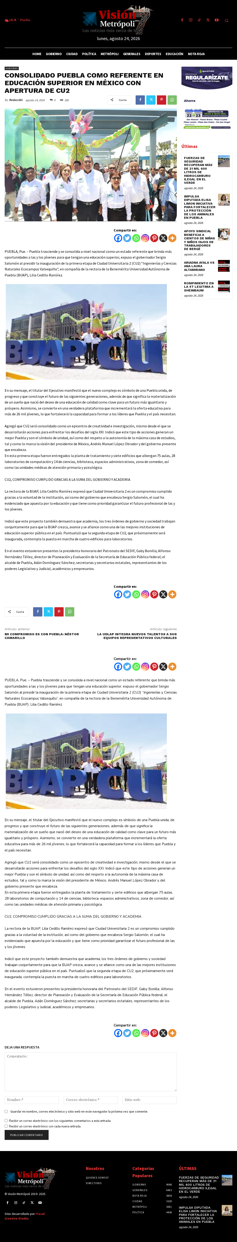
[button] (226, 20)
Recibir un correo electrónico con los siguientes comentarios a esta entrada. (60, 1121)
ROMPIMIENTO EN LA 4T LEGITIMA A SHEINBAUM (199, 286)
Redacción (15, 100)
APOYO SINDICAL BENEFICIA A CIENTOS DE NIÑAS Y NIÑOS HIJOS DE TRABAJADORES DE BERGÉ (199, 240)
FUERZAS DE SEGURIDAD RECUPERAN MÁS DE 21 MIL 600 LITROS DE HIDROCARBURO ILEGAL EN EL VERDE (198, 170)
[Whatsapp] (136, 238)
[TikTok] (199, 20)
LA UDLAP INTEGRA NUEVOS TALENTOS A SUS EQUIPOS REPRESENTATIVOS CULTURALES (137, 636)
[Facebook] (182, 20)
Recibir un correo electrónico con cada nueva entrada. (45, 1126)
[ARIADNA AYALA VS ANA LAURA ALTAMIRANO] (224, 266)
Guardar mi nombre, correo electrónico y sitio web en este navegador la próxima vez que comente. (79, 1111)
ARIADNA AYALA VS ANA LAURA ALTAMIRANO (199, 266)
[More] (172, 238)
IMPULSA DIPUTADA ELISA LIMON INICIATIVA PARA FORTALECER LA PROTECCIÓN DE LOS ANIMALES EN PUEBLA (199, 206)
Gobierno (12, 68)
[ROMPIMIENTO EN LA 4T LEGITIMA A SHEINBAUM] (224, 286)
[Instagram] (191, 20)
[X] (163, 238)
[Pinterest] (161, 100)
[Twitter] (208, 20)
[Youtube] (216, 20)
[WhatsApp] (172, 100)
